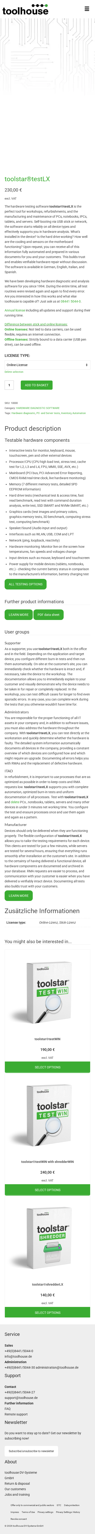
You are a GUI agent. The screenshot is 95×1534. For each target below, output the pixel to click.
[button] (45, 1512)
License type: (17, 355)
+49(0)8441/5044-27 (20, 1392)
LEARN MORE (19, 615)
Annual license (15, 310)
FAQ (8, 1409)
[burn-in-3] (47, 160)
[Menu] (87, 9)
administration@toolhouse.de (57, 1368)
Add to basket (36, 385)
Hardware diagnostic (23, 413)
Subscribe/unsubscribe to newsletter (31, 1451)
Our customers (15, 1489)
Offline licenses (16, 339)
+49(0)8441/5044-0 (19, 1351)
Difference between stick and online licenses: (36, 324)
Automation (79, 413)
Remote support (16, 1414)
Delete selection (14, 371)
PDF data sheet (48, 615)
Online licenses (16, 329)
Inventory (66, 413)
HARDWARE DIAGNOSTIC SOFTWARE (37, 408)
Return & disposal (17, 1484)
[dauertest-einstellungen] (47, 148)
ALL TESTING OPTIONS (25, 584)
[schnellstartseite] (25, 148)
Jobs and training (17, 1495)
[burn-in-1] (69, 148)
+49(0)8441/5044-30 (20, 1368)
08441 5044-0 (71, 301)
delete (15, 802)
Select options (47, 1067)
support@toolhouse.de (21, 1398)
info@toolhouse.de (18, 1357)
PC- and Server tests (48, 413)
